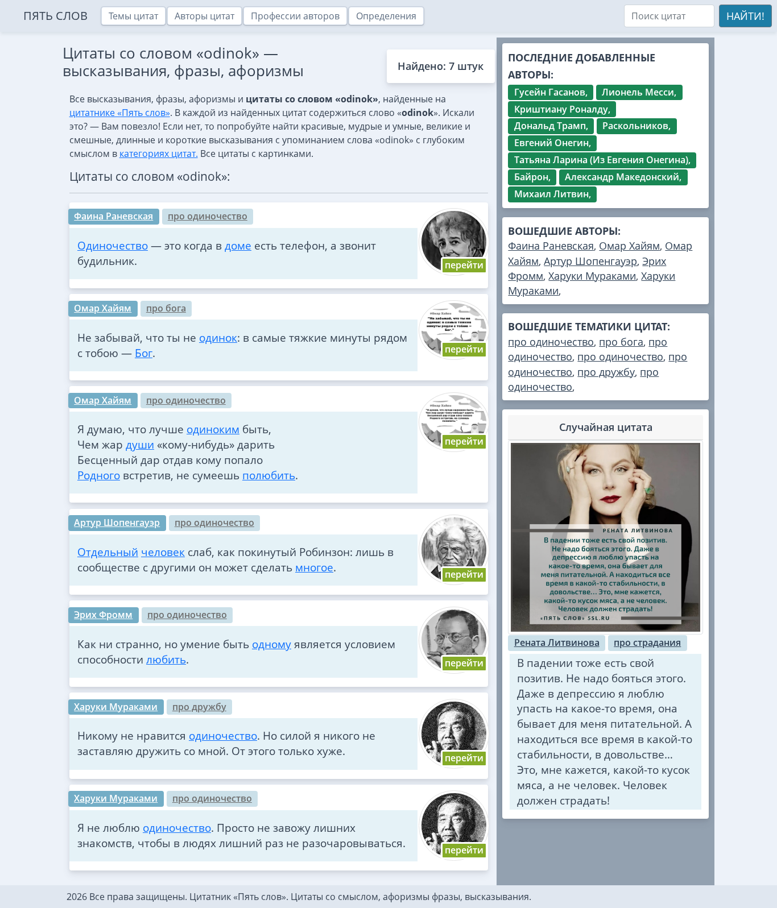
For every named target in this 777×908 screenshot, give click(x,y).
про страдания (647, 642)
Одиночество (112, 245)
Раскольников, (636, 125)
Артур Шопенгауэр (117, 522)
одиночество (223, 735)
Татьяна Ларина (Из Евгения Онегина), (602, 160)
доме (238, 245)
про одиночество (207, 216)
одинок (218, 337)
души (140, 444)
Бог (143, 352)
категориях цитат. (158, 153)
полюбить (268, 475)
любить (166, 659)
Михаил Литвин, (552, 194)
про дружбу (199, 706)
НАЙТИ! (745, 16)
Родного (98, 475)
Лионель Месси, (639, 92)
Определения (386, 16)
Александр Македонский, (623, 177)
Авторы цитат (204, 16)
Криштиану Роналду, (562, 109)
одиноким (213, 429)
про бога (166, 308)
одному (271, 644)
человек (163, 551)
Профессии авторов (295, 16)
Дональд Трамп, (551, 125)
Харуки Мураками (116, 706)
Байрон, (532, 177)
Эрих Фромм (103, 614)
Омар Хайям (102, 308)
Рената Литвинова (557, 642)
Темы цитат (133, 16)
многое (314, 567)
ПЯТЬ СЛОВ (55, 15)
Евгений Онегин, (552, 142)
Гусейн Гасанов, (551, 92)
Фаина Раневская (113, 216)
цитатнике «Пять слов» (119, 112)
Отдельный (107, 551)
